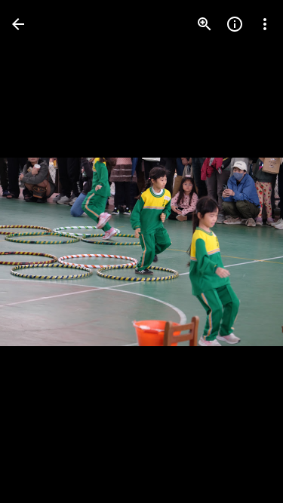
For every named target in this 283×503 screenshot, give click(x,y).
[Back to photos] (18, 24)
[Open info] (235, 24)
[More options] (265, 24)
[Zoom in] (204, 24)
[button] (42, 252)
